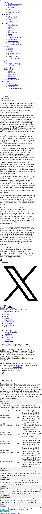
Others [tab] (2, 504)
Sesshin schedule (17, 37)
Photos (6, 62)
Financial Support (13, 79)
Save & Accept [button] (4, 511)
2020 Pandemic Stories (15, 44)
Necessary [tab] (3, 400)
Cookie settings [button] (5, 370)
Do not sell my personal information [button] (11, 368)
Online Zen (11, 86)
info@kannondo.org (24, 346)
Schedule (7, 14)
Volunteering (12, 74)
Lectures (6, 98)
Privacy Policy (9, 341)
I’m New (8, 330)
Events (10, 20)
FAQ (9, 9)
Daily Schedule (12, 16)
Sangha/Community (14, 64)
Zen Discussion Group (15, 4)
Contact (6, 81)
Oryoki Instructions (14, 58)
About (6, 23)
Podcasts (10, 51)
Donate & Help (8, 69)
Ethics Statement (13, 41)
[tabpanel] (21, 435)
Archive (10, 60)
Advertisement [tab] (4, 495)
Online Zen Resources (15, 88)
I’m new (6, 2)
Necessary (5, 402)
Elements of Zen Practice (15, 11)
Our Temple (11, 65)
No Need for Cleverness (11, 311)
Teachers (10, 30)
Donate (10, 71)
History (10, 34)
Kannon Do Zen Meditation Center (11, 344)
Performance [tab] (4, 477)
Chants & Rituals (13, 57)
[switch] (1, 470)
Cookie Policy (17, 367)
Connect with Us (13, 85)
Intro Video (11, 7)
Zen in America (12, 32)
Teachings (7, 46)
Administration (12, 39)
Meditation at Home (14, 12)
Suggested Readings (14, 53)
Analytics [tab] (3, 486)
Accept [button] (13, 370)
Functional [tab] (3, 468)
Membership (12, 78)
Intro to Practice (13, 5)
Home (6, 97)
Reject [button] (18, 370)
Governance (11, 76)
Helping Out (12, 72)
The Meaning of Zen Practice (18, 309)
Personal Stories (13, 55)
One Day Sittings (13, 18)
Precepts (10, 49)
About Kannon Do (13, 25)
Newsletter (11, 28)
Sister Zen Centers (13, 42)
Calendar (10, 21)
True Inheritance (9, 100)
